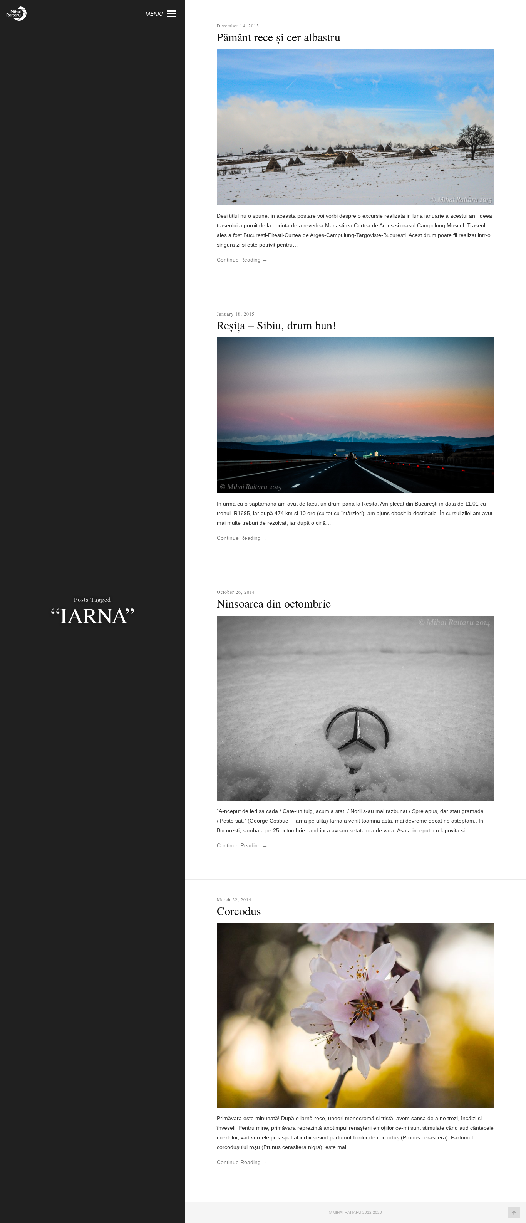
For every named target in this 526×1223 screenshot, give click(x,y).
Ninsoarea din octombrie (274, 603)
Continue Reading (242, 260)
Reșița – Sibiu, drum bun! (276, 325)
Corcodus (239, 910)
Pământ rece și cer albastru (278, 36)
